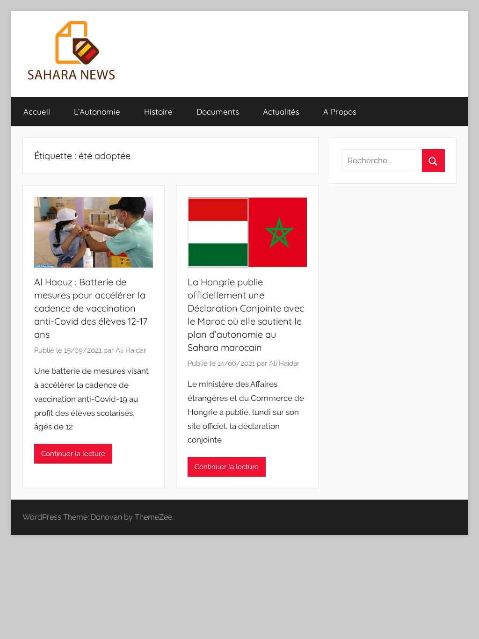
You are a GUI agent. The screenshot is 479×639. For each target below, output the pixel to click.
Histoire (158, 111)
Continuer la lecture (73, 454)
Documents (217, 111)
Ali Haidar (131, 350)
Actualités (281, 111)
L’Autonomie (97, 111)
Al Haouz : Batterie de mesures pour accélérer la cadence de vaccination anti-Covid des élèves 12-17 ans (90, 308)
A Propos (339, 111)
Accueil (36, 111)
